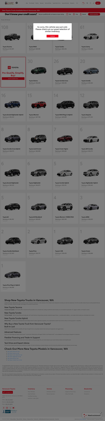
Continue (52, 36)
